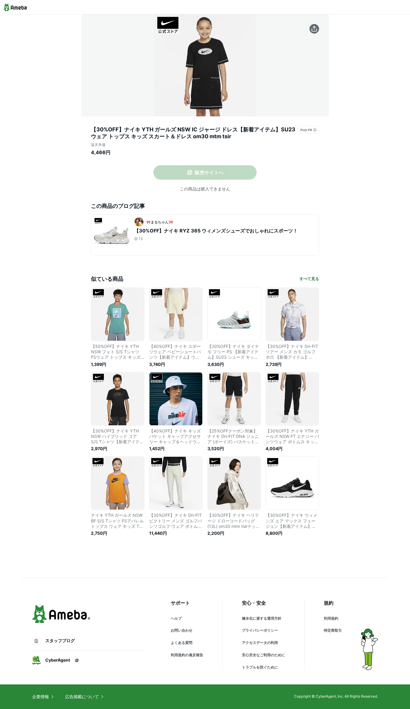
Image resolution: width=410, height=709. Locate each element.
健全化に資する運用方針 (262, 618)
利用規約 (331, 618)
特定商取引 (333, 630)
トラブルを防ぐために (260, 667)
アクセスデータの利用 (260, 642)
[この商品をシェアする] (314, 29)
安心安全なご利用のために (263, 655)
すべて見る (309, 278)
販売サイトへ (209, 172)
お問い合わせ (181, 630)
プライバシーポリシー (260, 630)
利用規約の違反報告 (187, 655)
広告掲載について (82, 696)
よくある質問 (181, 642)
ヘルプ (176, 618)
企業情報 (40, 696)
